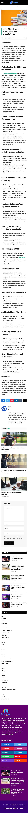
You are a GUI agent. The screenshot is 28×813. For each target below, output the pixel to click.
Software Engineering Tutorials (9, 689)
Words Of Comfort (6, 699)
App (2, 616)
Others (3, 675)
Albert (4, 38)
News (3, 673)
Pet (2, 677)
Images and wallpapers (7, 661)
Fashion (3, 644)
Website (3, 696)
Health (3, 656)
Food (3, 651)
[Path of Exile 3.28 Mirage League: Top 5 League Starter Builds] (6, 588)
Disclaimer (22, 804)
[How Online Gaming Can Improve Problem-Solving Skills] (6, 605)
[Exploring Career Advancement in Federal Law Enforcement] (14, 439)
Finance (3, 647)
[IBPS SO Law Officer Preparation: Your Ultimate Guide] (14, 18)
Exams (3, 642)
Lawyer (25, 38)
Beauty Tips (4, 623)
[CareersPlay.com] (14, 2)
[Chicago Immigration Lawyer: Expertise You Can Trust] (14, 461)
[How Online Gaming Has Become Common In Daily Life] (6, 597)
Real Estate (4, 682)
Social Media (4, 687)
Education (4, 635)
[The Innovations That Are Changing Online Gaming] (6, 559)
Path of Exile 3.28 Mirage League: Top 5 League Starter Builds (18, 587)
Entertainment (5, 637)
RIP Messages (5, 685)
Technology (4, 692)
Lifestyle (4, 670)
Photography (5, 680)
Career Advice (5, 628)
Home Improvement (6, 659)
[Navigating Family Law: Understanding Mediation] (14, 484)
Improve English (5, 663)
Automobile (4, 618)
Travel (3, 694)
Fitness (3, 649)
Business (4, 625)
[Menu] (2, 2)
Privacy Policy (7, 804)
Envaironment (5, 640)
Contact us (15, 804)
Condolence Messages (7, 630)
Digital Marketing (6, 632)
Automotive (4, 621)
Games (3, 654)
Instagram (4, 666)
